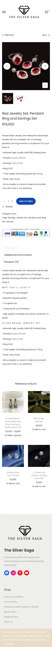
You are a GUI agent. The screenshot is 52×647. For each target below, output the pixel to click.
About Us (8, 621)
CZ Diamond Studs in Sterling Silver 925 (39, 475)
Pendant (32, 217)
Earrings (11, 217)
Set (3, 221)
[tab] (26, 248)
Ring (44, 217)
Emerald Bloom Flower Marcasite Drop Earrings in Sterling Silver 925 (13, 423)
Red (39, 217)
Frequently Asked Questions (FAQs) (21, 606)
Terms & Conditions (13, 596)
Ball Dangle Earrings (39, 420)
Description (11, 248)
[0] (46, 12)
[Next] (45, 66)
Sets (14, 213)
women (10, 221)
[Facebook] (6, 572)
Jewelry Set (21, 217)
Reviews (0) (11, 262)
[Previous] (6, 66)
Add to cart (26, 201)
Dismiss (10, 643)
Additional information (18, 255)
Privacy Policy (10, 601)
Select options (14, 435)
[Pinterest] (19, 572)
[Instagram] (13, 572)
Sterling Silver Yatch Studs (13, 474)
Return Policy (10, 611)
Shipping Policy (11, 616)
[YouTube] (26, 572)
